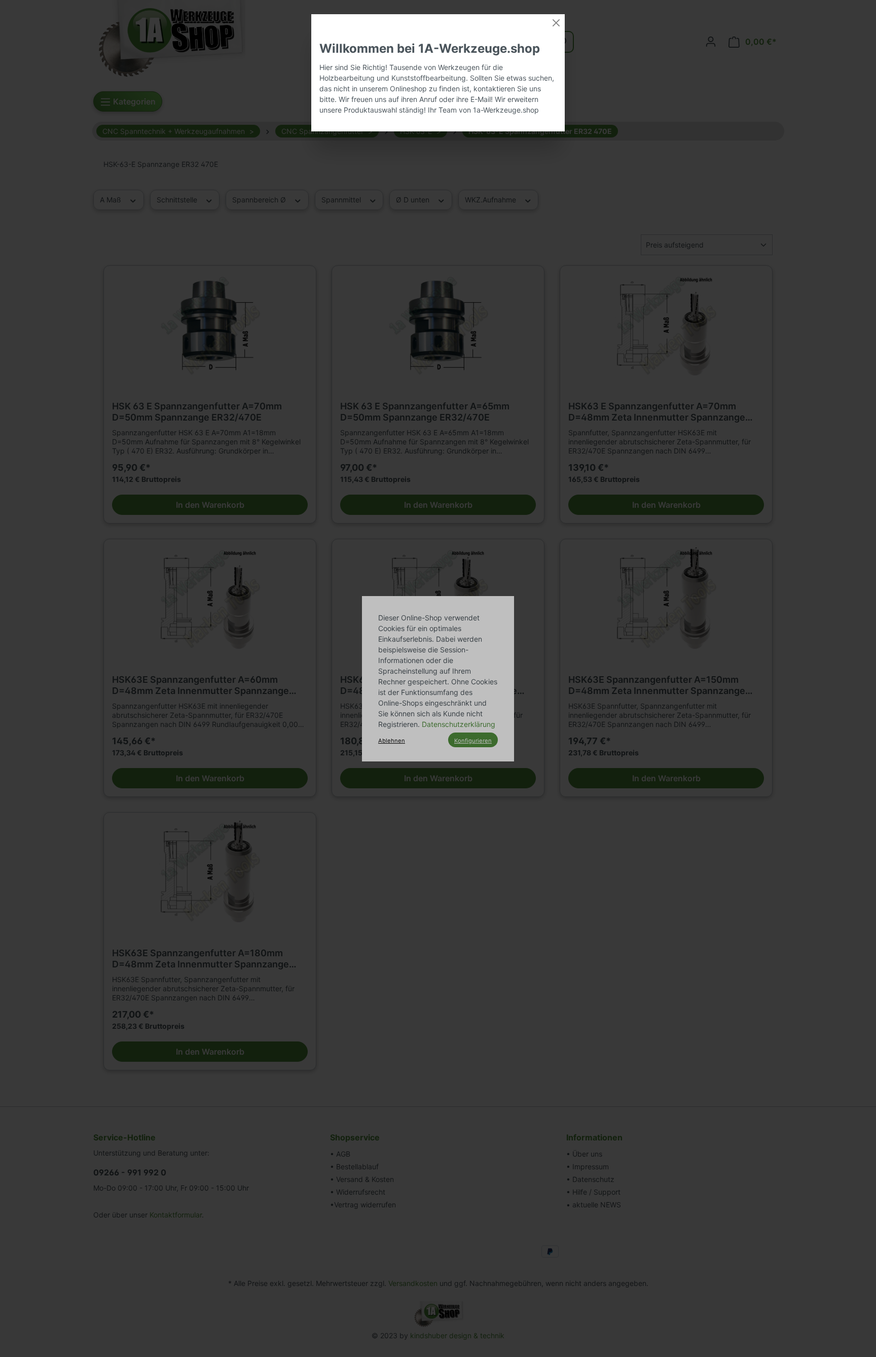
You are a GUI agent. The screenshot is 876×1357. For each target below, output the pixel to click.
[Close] (556, 23)
